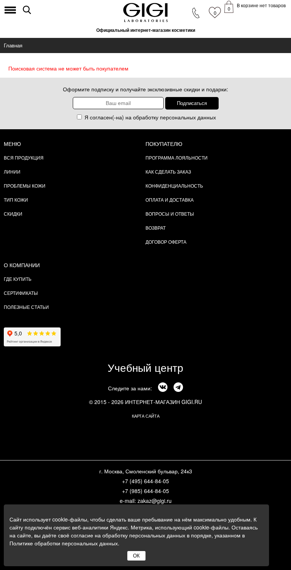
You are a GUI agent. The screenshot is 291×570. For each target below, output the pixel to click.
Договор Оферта (166, 241)
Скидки (13, 213)
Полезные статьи (26, 307)
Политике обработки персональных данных (63, 543)
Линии (12, 171)
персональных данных (188, 117)
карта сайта (146, 416)
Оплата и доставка (170, 199)
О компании (22, 265)
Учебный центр (145, 367)
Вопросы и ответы (170, 213)
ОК (136, 556)
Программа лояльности (177, 157)
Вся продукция (24, 157)
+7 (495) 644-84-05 (145, 481)
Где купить (17, 279)
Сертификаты (21, 293)
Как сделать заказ (168, 171)
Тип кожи (16, 199)
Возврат (156, 227)
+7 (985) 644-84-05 (145, 491)
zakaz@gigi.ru (155, 500)
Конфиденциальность (174, 185)
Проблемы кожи (24, 185)
